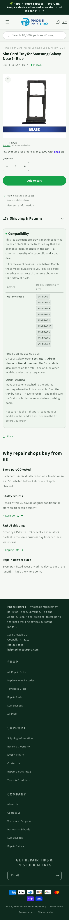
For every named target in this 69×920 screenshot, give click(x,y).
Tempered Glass (16, 688)
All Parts (12, 714)
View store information (20, 205)
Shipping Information (20, 738)
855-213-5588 (15, 644)
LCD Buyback (15, 705)
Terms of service (27, 912)
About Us (12, 804)
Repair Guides (15, 846)
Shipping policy (45, 912)
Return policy (11, 515)
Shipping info (11, 550)
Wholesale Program (19, 821)
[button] (7, 22)
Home (6, 47)
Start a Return (15, 755)
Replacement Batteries (21, 680)
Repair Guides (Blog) (19, 771)
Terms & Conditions (19, 780)
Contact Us (13, 763)
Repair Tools (14, 697)
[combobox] (34, 35)
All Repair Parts (16, 672)
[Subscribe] (57, 875)
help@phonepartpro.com (23, 649)
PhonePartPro (20, 906)
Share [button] (9, 436)
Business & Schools (18, 829)
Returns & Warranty (19, 746)
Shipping (6, 145)
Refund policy (56, 906)
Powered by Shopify (37, 906)
